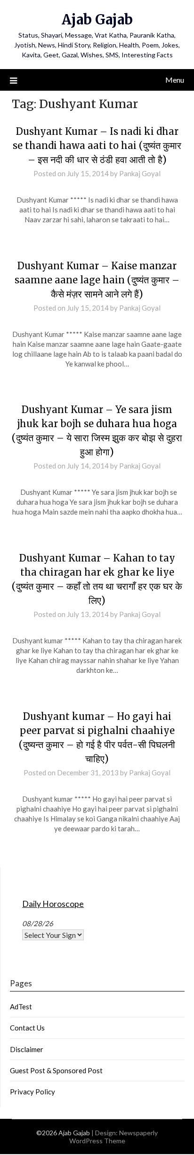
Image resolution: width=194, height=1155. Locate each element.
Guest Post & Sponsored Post (56, 1070)
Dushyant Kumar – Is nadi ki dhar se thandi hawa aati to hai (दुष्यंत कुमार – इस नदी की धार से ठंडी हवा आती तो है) (97, 145)
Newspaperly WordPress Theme (113, 1137)
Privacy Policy (32, 1091)
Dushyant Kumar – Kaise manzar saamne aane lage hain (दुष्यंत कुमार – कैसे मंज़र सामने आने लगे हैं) (97, 280)
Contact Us (27, 1027)
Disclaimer (26, 1049)
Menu (174, 79)
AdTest (21, 1006)
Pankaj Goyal (140, 173)
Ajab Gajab (97, 19)
